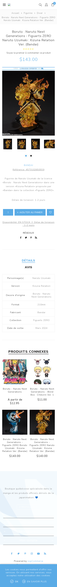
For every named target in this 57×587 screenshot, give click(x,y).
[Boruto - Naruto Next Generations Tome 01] (14, 371)
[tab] (28, 261)
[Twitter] (18, 553)
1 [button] (26, 155)
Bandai (28, 165)
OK (16, 581)
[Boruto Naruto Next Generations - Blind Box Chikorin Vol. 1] (42, 371)
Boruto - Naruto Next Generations (15, 390)
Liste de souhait (50, 212)
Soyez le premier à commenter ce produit (28, 53)
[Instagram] (31, 553)
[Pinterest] (25, 553)
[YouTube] (38, 553)
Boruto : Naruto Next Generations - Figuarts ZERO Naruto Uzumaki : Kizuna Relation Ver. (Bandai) (42, 445)
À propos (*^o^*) (28, 507)
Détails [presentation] (28, 260)
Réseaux (28, 232)
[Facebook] (11, 553)
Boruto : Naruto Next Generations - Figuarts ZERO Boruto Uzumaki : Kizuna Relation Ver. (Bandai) (14, 445)
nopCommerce (35, 561)
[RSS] (45, 553)
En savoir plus (37, 581)
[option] (8, 144)
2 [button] (31, 155)
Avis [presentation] (28, 267)
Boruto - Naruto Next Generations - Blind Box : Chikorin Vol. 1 (42, 391)
